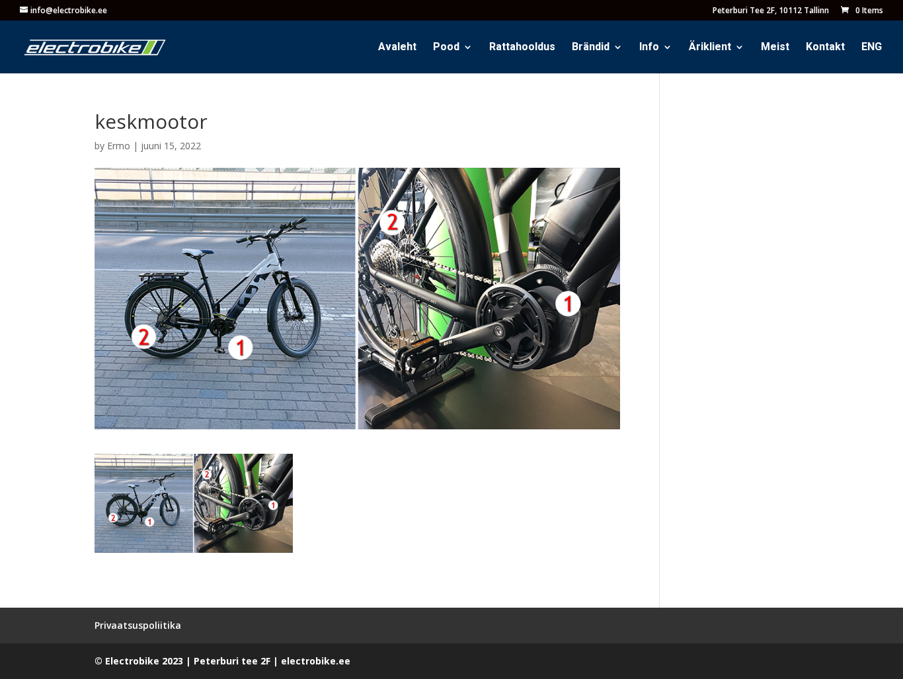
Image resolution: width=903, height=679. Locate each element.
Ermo (118, 145)
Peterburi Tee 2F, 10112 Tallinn (771, 11)
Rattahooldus (522, 48)
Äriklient (710, 48)
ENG (871, 48)
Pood (446, 48)
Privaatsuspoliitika (138, 625)
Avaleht (397, 48)
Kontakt (825, 48)
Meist (775, 48)
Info (649, 48)
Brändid (590, 48)
